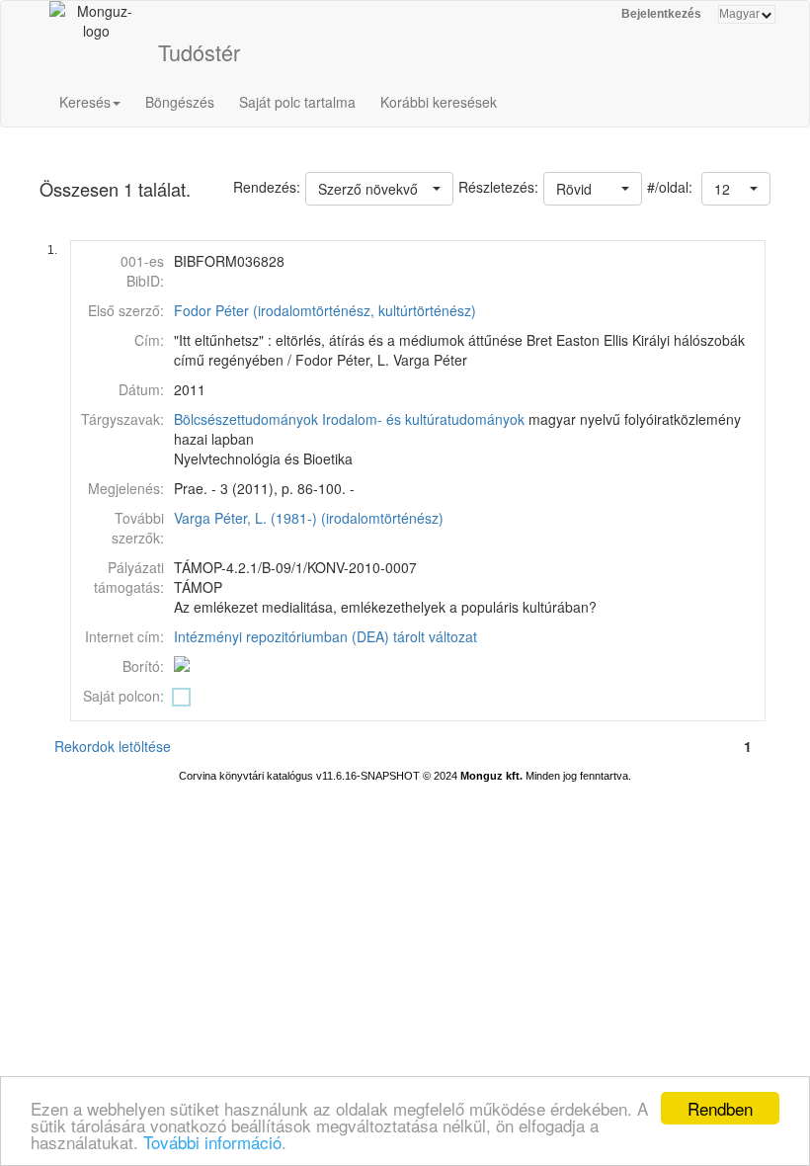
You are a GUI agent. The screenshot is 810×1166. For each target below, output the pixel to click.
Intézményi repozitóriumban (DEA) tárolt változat (325, 636)
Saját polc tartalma (297, 102)
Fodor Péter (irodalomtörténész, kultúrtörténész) (325, 310)
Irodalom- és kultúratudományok (423, 419)
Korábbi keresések (438, 102)
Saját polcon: (123, 696)
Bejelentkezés (661, 14)
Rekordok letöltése (112, 746)
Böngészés (179, 102)
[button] (735, 189)
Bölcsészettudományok (246, 419)
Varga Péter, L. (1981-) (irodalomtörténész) (309, 518)
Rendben (720, 1108)
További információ (212, 1141)
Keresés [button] (85, 102)
